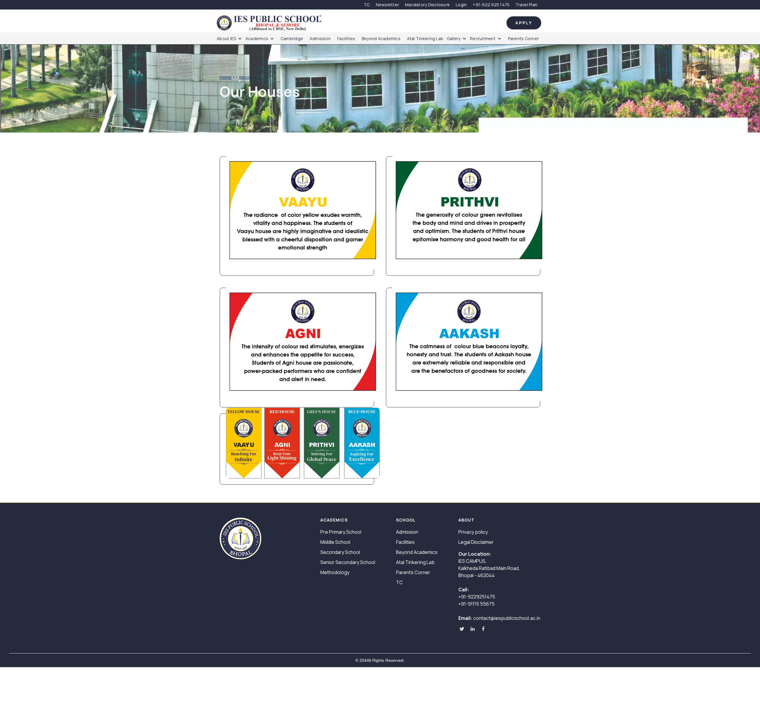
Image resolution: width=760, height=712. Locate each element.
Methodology (334, 572)
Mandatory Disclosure (427, 4)
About (245, 77)
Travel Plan (526, 4)
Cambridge (292, 38)
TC (367, 4)
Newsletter (387, 4)
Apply (523, 23)
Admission (320, 38)
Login (461, 4)
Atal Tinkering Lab (425, 38)
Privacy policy (473, 532)
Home (226, 77)
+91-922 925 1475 (491, 4)
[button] (231, 38)
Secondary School (340, 552)
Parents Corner (523, 38)
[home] (361, 23)
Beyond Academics (381, 38)
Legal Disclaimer (476, 542)
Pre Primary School (340, 532)
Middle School (335, 542)
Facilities (346, 38)
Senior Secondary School (347, 562)
